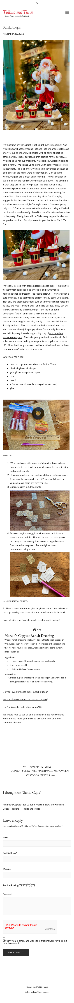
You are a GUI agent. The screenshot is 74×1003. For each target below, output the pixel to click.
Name (6, 837)
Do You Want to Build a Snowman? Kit (22, 707)
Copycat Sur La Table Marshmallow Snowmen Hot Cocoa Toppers (40, 773)
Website (7, 869)
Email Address (10, 853)
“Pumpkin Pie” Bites (39, 766)
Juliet (45, 987)
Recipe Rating (11, 885)
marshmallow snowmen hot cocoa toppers (25, 699)
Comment (7, 894)
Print (38, 630)
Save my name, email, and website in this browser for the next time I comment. (35, 942)
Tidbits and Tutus (18, 12)
